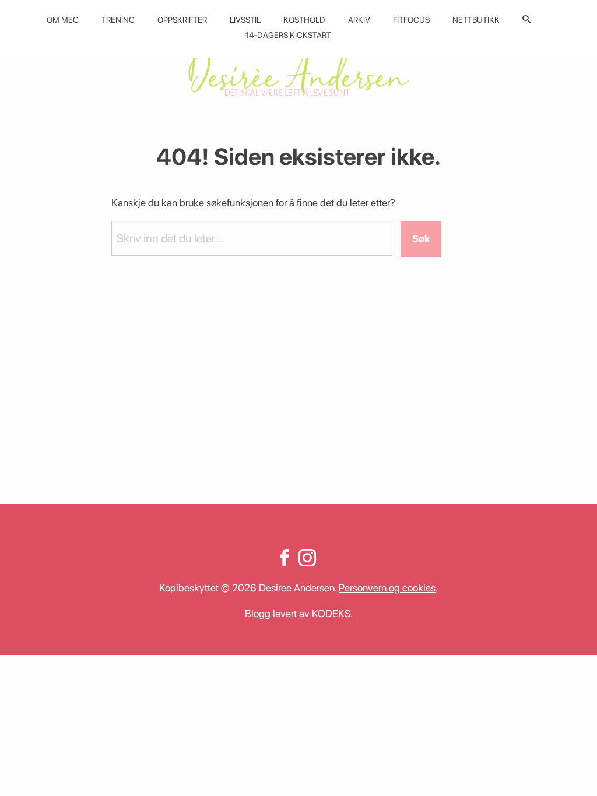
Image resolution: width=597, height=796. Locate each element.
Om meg (63, 19)
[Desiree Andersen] (298, 71)
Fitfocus (411, 19)
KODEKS (331, 613)
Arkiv (359, 19)
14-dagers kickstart (288, 35)
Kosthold (304, 19)
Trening (118, 19)
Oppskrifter (182, 19)
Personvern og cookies (387, 588)
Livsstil (245, 19)
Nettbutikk (476, 19)
